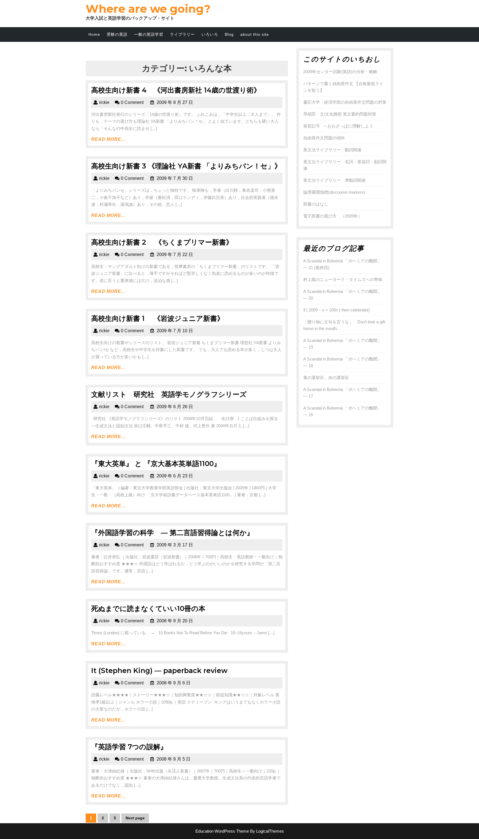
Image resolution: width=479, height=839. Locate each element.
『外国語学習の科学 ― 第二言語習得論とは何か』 (172, 532)
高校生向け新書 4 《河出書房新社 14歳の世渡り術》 (176, 90)
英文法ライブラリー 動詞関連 (332, 149)
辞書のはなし (315, 204)
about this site (254, 34)
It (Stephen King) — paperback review (159, 670)
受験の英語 (117, 34)
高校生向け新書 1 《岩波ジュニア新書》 (157, 318)
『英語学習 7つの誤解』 (129, 747)
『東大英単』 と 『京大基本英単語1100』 (156, 463)
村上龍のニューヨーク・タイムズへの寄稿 (342, 279)
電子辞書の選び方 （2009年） (332, 216)
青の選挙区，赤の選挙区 (326, 377)
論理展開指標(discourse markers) (334, 192)
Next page (135, 818)
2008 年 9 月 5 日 (173, 759)
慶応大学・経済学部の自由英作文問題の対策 (344, 102)
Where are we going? (148, 9)
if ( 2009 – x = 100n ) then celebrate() (336, 310)
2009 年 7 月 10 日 (175, 330)
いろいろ (210, 34)
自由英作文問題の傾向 (324, 137)
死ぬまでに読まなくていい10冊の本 (148, 608)
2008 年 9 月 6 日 (173, 683)
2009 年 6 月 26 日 (175, 406)
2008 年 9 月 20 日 (175, 620)
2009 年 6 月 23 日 (175, 476)
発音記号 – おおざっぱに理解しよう (338, 126)
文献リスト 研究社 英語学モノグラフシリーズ (169, 394)
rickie (104, 102)
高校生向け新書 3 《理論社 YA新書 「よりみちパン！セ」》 (186, 166)
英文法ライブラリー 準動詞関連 (334, 180)
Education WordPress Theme (222, 831)
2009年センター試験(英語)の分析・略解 (340, 71)
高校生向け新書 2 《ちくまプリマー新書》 (162, 242)
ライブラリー (182, 34)
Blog (229, 34)
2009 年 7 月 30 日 (175, 178)
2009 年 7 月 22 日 (175, 254)
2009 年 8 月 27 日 (175, 102)
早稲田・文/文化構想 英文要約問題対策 (339, 114)
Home (94, 34)
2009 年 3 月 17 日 (175, 545)
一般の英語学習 (148, 34)
